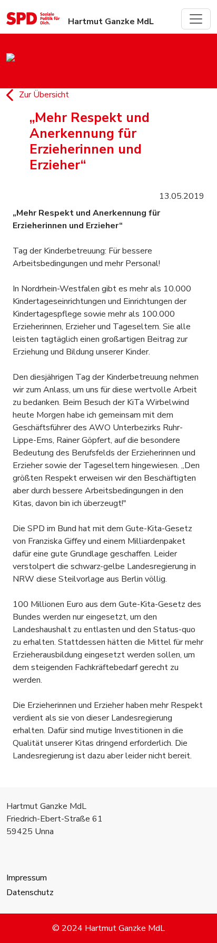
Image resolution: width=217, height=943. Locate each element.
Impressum (26, 878)
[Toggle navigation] (196, 18)
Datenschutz (30, 892)
